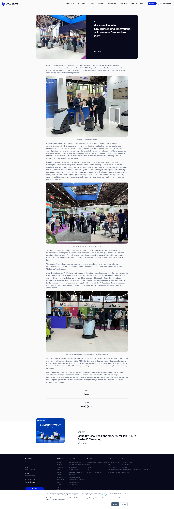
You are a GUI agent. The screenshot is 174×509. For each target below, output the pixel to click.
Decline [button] (124, 504)
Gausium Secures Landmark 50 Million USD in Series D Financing (107, 438)
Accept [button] (115, 504)
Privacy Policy (105, 495)
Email (26, 467)
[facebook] (84, 406)
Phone (27, 473)
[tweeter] (81, 406)
